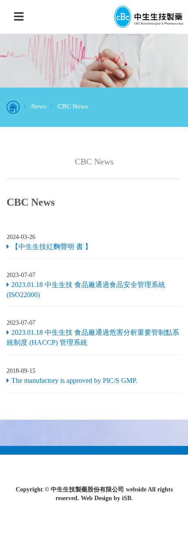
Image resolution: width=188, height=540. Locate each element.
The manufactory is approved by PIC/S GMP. (74, 380)
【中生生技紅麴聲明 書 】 (51, 246)
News (38, 106)
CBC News (73, 106)
